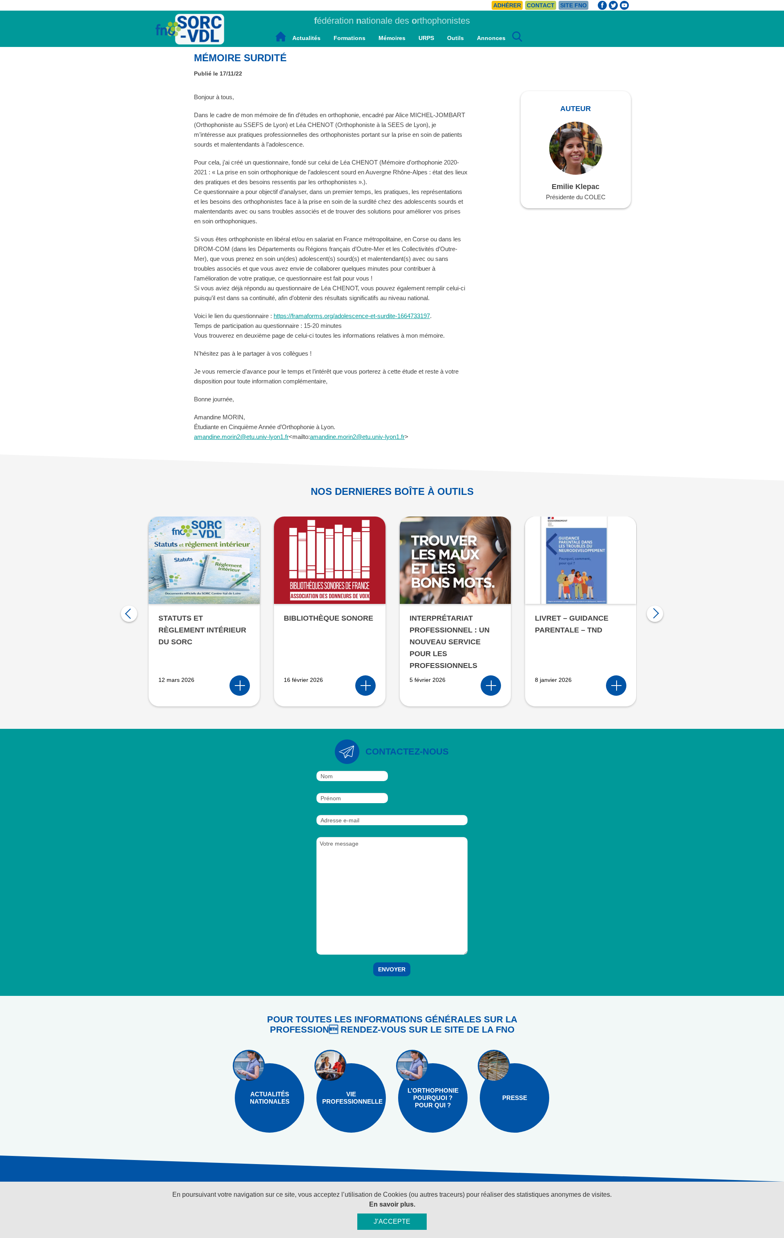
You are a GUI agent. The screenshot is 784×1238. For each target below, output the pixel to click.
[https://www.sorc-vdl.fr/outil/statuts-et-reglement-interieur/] (239, 685)
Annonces (491, 38)
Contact (541, 5)
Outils (455, 38)
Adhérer (507, 5)
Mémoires (392, 38)
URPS (426, 38)
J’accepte (392, 1221)
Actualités (306, 38)
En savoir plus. (392, 1204)
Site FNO (573, 5)
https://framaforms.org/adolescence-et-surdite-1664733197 (352, 315)
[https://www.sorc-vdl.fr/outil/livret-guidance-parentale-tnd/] (616, 685)
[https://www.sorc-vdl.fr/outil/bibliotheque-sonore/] (365, 685)
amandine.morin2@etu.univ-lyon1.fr (241, 436)
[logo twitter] (613, 5)
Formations (349, 38)
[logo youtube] (624, 5)
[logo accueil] (281, 38)
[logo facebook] (602, 5)
